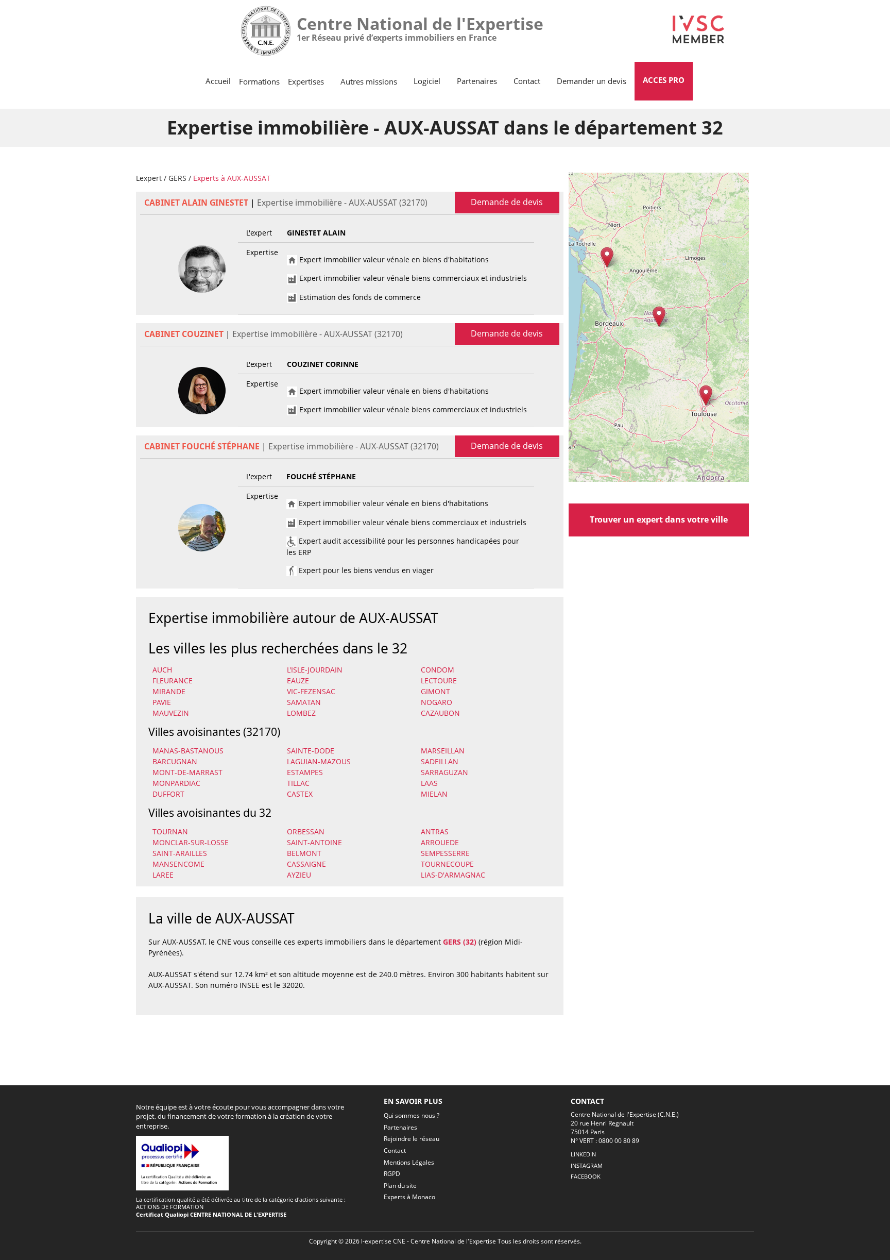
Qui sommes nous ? (411, 1115)
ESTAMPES (305, 772)
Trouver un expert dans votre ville (659, 519)
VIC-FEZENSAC (311, 691)
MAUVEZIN (170, 713)
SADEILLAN (439, 761)
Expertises (306, 81)
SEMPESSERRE (445, 853)
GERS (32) (459, 942)
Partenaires (477, 81)
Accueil (218, 81)
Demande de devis (507, 202)
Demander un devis (591, 81)
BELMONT (304, 853)
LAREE (163, 875)
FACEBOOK (586, 1176)
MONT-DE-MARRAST (187, 772)
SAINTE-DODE (310, 750)
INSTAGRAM (587, 1165)
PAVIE (161, 702)
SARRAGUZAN (444, 772)
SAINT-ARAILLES (179, 853)
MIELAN (434, 794)
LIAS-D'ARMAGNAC (453, 875)
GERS (177, 178)
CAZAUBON (440, 713)
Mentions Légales (409, 1162)
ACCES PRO (663, 80)
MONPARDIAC (176, 783)
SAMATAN (304, 702)
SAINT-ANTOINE (314, 842)
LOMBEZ (301, 713)
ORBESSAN (305, 831)
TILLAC (298, 783)
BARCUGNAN (174, 761)
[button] (659, 316)
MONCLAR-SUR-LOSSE (190, 842)
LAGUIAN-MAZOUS (319, 761)
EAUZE (298, 680)
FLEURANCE (172, 680)
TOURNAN (170, 831)
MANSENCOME (178, 864)
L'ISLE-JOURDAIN (315, 670)
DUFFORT (168, 794)
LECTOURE (439, 680)
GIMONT (435, 691)
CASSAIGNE (306, 864)
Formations (259, 81)
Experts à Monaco (409, 1196)
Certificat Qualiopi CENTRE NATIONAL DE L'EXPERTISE (211, 1214)
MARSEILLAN (443, 750)
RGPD (392, 1173)
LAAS (429, 783)
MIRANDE (168, 691)
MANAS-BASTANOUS (188, 750)
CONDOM (437, 670)
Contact (527, 81)
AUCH (162, 670)
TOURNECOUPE (447, 864)
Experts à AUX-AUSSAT (231, 178)
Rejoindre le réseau (411, 1138)
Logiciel (427, 81)
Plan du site (400, 1185)
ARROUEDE (440, 842)
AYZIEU (299, 875)
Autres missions (368, 81)
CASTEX (300, 794)
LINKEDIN (583, 1154)
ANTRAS (435, 831)
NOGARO (436, 702)
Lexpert (149, 178)
